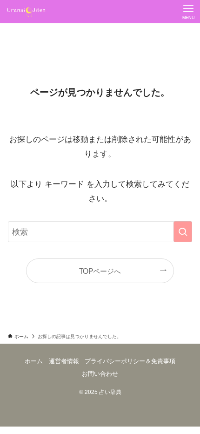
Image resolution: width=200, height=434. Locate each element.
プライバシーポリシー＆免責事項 (130, 360)
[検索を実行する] (182, 231)
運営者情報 (64, 360)
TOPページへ (100, 270)
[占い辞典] (26, 11)
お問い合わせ (100, 373)
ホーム (34, 360)
